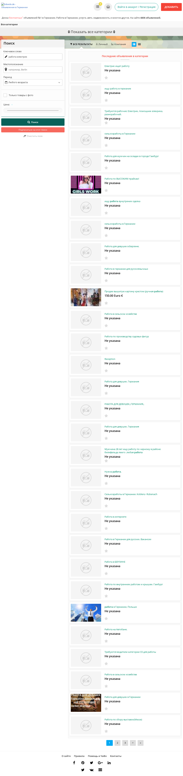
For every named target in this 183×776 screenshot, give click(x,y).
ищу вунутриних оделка (122, 201)
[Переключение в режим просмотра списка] (134, 44)
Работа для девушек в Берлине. (122, 246)
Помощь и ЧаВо (97, 756)
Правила (79, 756)
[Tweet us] (91, 763)
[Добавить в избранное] (106, 78)
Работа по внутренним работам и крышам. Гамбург (134, 584)
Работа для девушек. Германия (122, 381)
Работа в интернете (115, 516)
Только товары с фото (21, 95)
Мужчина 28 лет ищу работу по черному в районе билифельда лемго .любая (133, 450)
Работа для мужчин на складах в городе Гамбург (132, 156)
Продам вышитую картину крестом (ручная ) (134, 291)
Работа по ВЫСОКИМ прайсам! (122, 178)
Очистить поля (34, 136)
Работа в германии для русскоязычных (126, 268)
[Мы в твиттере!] (83, 770)
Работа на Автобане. (116, 629)
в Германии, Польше (121, 606)
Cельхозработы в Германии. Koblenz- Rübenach (131, 494)
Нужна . (113, 471)
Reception (110, 359)
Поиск (34, 122)
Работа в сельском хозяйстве (121, 313)
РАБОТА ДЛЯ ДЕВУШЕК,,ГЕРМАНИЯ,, (124, 404)
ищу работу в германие (118, 88)
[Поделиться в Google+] (100, 763)
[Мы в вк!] (91, 770)
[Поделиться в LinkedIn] (109, 763)
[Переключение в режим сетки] (139, 44)
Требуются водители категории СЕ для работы (130, 651)
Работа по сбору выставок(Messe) (123, 719)
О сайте (66, 756)
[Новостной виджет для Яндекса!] (100, 770)
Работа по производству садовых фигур (127, 336)
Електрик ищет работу (117, 66)
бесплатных (16, 17)
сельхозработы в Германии (120, 133)
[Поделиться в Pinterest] (83, 763)
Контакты (116, 756)
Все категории (9, 24)
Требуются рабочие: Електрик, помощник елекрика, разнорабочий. (134, 112)
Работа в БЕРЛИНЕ (115, 561)
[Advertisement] (33, 171)
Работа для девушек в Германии (122, 697)
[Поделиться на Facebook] (74, 763)
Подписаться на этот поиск (33, 129)
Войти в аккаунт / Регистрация (136, 7)
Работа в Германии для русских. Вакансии (128, 539)
